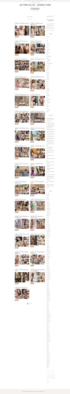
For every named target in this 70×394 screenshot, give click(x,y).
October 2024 (48, 233)
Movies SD (48, 81)
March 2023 (48, 267)
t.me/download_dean (49, 24)
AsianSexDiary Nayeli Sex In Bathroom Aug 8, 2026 (50, 148)
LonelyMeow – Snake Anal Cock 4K (20, 146)
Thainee (47, 97)
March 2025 (48, 224)
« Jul (47, 383)
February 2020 (48, 333)
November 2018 (48, 358)
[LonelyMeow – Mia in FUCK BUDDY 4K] (22, 205)
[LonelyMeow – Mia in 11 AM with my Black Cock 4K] (22, 30)
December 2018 (48, 356)
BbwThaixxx (48, 45)
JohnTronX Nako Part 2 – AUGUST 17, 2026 (51, 159)
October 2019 (48, 338)
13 (50, 375)
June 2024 (48, 240)
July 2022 (48, 281)
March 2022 (48, 288)
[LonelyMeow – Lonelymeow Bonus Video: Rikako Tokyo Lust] (37, 30)
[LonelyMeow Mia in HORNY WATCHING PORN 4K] (37, 84)
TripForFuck (48, 106)
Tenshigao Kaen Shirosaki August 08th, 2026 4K (50, 169)
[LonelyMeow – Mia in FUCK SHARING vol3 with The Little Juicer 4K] (22, 223)
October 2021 (48, 297)
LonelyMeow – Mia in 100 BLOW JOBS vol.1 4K (37, 111)
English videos (48, 52)
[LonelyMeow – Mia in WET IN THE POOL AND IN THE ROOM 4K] (37, 135)
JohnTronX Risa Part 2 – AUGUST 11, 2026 (50, 182)
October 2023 (48, 254)
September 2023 (48, 256)
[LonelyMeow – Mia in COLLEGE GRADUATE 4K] (22, 117)
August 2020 (48, 322)
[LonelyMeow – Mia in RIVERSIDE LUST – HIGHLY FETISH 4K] (22, 189)
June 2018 (48, 365)
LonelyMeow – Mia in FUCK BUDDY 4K (20, 199)
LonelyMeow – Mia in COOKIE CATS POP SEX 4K (37, 199)
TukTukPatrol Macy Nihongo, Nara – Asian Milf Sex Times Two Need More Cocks (50, 186)
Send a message (49, 23)
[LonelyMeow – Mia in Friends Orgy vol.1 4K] (22, 65)
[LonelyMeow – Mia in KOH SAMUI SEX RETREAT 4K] (37, 66)
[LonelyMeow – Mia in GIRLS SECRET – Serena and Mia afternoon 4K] (22, 241)
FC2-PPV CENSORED (49, 56)
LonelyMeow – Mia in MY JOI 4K (35, 94)
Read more (16, 36)
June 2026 (48, 197)
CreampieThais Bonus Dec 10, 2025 (51, 129)
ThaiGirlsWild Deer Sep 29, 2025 (50, 138)
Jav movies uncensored (49, 63)
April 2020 (48, 329)
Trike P (47, 104)
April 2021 (48, 308)
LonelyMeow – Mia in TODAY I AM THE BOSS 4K (37, 234)
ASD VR (47, 40)
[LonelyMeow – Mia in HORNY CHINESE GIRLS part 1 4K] (37, 189)
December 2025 (48, 208)
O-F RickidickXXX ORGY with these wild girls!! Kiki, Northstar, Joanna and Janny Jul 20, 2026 (50, 126)
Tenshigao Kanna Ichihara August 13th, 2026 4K (50, 162)
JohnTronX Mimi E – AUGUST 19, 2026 (50, 156)
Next (31, 303)
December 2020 (48, 315)
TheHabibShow (48, 102)
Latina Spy (48, 72)
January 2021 (48, 313)
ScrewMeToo (48, 88)
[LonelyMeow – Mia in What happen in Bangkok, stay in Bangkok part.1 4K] (37, 48)
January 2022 (48, 292)
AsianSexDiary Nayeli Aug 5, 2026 (50, 150)
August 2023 (48, 258)
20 (50, 376)
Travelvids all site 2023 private (50, 30)
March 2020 (48, 331)
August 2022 (48, 279)
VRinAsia (47, 111)
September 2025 (48, 213)
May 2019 (48, 347)
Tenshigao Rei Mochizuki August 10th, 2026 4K (50, 166)
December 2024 (48, 229)
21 (51, 376)
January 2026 (48, 206)
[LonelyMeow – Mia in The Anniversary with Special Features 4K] (37, 223)
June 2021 (48, 304)
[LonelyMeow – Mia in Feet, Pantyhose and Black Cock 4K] (22, 48)
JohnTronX (48, 70)
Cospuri (47, 47)
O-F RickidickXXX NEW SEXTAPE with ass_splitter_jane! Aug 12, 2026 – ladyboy (50, 119)
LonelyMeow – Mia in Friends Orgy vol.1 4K (21, 59)
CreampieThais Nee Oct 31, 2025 (50, 131)
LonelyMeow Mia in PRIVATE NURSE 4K (21, 76)
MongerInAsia (48, 77)
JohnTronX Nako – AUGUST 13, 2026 (51, 174)
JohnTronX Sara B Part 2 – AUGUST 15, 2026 (50, 172)
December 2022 (48, 272)
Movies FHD (48, 79)
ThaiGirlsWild (48, 95)
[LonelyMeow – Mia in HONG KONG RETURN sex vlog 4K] (22, 135)
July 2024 (48, 238)
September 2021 (48, 299)
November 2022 (48, 274)
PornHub (47, 86)
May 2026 (48, 199)
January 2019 (48, 354)
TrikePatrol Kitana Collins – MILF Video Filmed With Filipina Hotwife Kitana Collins (50, 178)
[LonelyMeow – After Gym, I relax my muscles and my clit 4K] (22, 171)
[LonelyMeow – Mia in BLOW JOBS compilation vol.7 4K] (22, 277)
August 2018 (48, 363)
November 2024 (48, 231)
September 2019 (48, 340)
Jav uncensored (16, 75)
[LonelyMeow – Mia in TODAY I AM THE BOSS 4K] (37, 240)
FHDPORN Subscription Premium (35, 2)
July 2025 (48, 217)
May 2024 (48, 242)
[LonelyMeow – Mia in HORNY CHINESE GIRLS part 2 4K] (37, 153)
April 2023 (48, 265)
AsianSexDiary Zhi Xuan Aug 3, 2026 (50, 153)
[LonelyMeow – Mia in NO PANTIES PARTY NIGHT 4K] (37, 171)
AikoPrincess (48, 36)
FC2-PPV (47, 54)
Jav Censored (48, 61)
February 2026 (48, 204)
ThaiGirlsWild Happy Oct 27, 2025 (50, 136)
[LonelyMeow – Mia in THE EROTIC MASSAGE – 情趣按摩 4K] (22, 259)
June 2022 (48, 283)
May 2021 (48, 306)
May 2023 (48, 263)
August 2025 (48, 215)
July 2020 (48, 324)
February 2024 (48, 247)
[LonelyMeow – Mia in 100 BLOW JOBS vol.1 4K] (37, 117)
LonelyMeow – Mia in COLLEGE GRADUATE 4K (22, 111)
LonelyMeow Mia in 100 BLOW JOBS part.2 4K (22, 94)
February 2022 (48, 290)
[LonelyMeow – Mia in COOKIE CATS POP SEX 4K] (37, 205)
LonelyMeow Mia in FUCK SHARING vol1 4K (21, 287)
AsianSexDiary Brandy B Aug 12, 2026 (50, 145)
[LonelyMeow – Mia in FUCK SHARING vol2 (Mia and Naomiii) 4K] (37, 259)
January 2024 (48, 249)
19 (49, 376)
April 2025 (48, 222)
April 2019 (48, 349)
